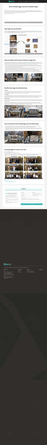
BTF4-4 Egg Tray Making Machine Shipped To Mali (10, 181)
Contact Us (32, 1)
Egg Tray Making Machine (30, 271)
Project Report (35, 1)
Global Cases (19, 272)
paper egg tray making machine (27, 63)
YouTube (37, 154)
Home (19, 1)
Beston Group (22, 92)
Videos (30, 1)
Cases (24, 1)
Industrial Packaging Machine (31, 272)
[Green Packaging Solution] (12, 1)
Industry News (27, 1)
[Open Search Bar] (38, 1)
